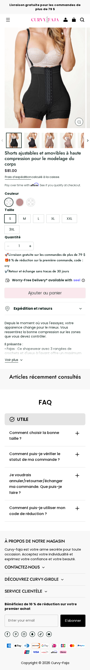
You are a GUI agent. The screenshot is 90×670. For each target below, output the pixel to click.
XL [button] (53, 218)
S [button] (10, 218)
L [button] (38, 218)
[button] (8, 20)
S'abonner (73, 620)
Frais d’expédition (18, 177)
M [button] (24, 218)
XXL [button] (69, 218)
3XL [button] (12, 229)
